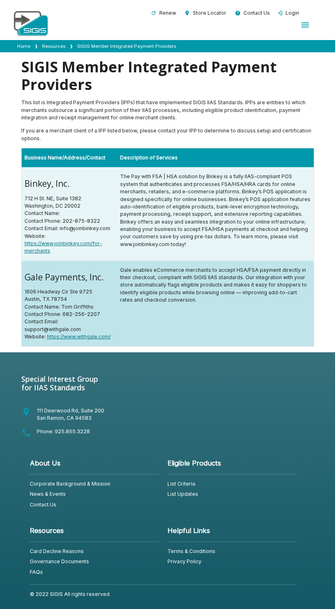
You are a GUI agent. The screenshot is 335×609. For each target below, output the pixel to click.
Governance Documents (59, 561)
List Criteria (181, 484)
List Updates (183, 494)
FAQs (36, 572)
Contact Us (252, 13)
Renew (163, 13)
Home (23, 46)
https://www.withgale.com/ (79, 337)
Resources (53, 46)
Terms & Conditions (191, 551)
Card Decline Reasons (57, 551)
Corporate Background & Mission (70, 484)
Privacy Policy (184, 561)
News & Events (48, 494)
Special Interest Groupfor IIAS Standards (59, 383)
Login (288, 13)
